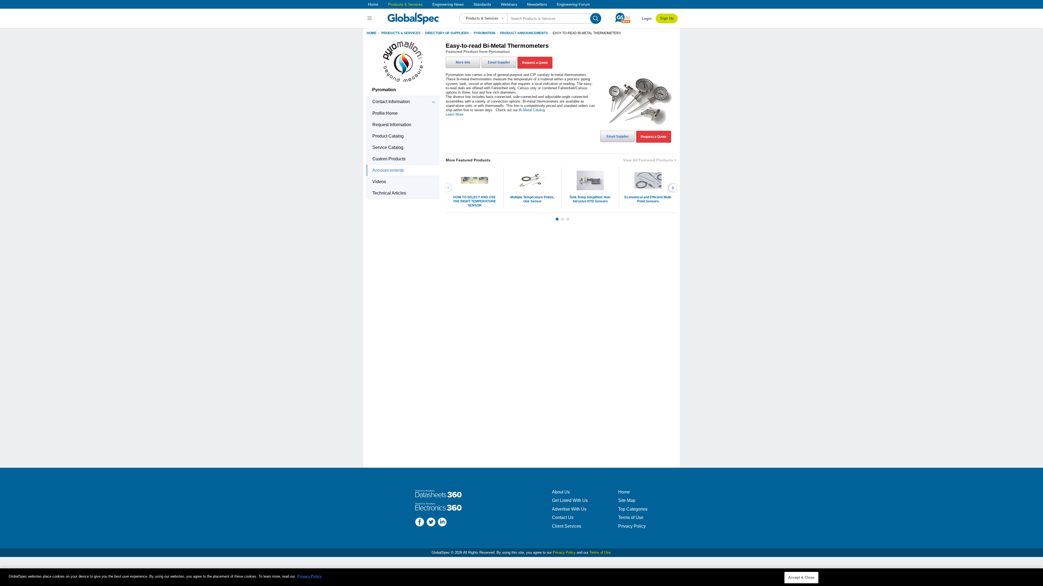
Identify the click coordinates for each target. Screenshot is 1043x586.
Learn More (454, 114)
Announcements (388, 170)
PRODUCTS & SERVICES (400, 33)
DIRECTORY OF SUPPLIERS (447, 33)
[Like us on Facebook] (419, 523)
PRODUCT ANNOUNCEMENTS (524, 33)
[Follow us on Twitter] (431, 523)
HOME (371, 33)
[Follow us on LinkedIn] (442, 523)
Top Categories (633, 509)
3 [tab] (568, 217)
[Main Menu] (370, 18)
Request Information (391, 124)
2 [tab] (562, 217)
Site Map (626, 500)
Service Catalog (387, 147)
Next (673, 188)
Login (647, 19)
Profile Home (385, 113)
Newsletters (537, 4)
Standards (482, 4)
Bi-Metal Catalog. (532, 110)
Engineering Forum (573, 4)
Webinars (509, 4)
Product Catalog (388, 136)
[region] (521, 577)
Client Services (566, 526)
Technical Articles (389, 193)
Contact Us (562, 517)
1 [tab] (557, 217)
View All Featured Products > (649, 160)
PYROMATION (484, 33)
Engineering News (448, 4)
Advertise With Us (569, 509)
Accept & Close (801, 577)
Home (373, 4)
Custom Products (389, 159)
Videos (379, 181)
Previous (449, 188)
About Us (561, 492)
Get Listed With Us (570, 500)
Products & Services (405, 4)
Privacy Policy (632, 526)
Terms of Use (630, 517)
